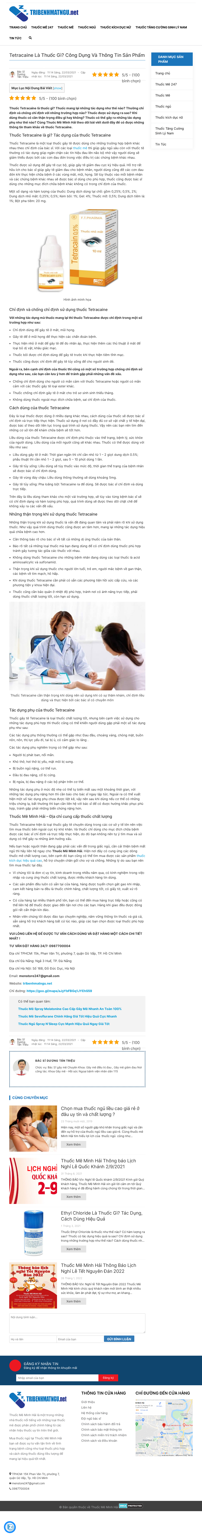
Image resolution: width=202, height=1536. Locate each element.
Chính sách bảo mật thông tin (101, 1429)
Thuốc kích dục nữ (115, 27)
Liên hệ (86, 1407)
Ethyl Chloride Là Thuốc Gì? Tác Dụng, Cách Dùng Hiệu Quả (101, 1216)
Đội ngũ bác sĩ (91, 1418)
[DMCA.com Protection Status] (131, 1507)
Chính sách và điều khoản (99, 1440)
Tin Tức (15, 38)
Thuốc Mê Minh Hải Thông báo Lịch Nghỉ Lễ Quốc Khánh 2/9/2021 (98, 1163)
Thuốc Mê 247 (42, 27)
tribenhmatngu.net (37, 983)
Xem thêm (73, 1144)
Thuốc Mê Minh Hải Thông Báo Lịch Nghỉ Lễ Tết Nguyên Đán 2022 (98, 1268)
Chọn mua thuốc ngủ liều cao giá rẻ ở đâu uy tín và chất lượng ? (100, 1111)
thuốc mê (80, 148)
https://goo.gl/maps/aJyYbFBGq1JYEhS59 (59, 991)
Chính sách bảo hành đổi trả (100, 1424)
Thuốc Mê (66, 27)
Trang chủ (18, 27)
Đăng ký (108, 1377)
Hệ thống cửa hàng (94, 1413)
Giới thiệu (88, 1402)
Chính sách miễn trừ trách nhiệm (104, 1435)
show (57, 88)
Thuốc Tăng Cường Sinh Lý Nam (161, 27)
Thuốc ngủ (87, 27)
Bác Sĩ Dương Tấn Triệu (22, 74)
